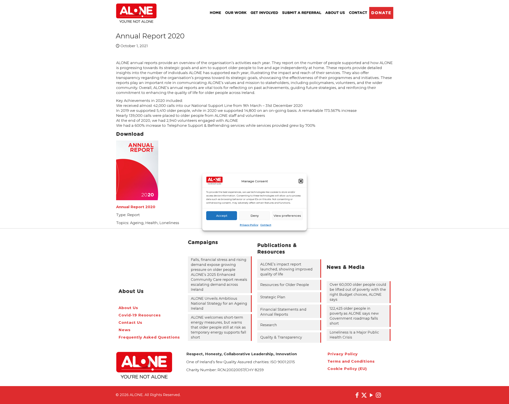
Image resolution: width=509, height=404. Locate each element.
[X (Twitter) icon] (364, 395)
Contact (265, 224)
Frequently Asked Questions (149, 337)
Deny (255, 216)
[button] (301, 181)
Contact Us (130, 322)
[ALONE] (136, 13)
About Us (128, 307)
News (124, 330)
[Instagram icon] (378, 395)
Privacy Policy (249, 224)
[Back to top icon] (499, 396)
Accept (221, 216)
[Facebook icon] (357, 395)
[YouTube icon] (371, 395)
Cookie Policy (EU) (347, 368)
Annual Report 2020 (135, 207)
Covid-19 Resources (140, 315)
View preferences (287, 216)
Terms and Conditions (351, 361)
